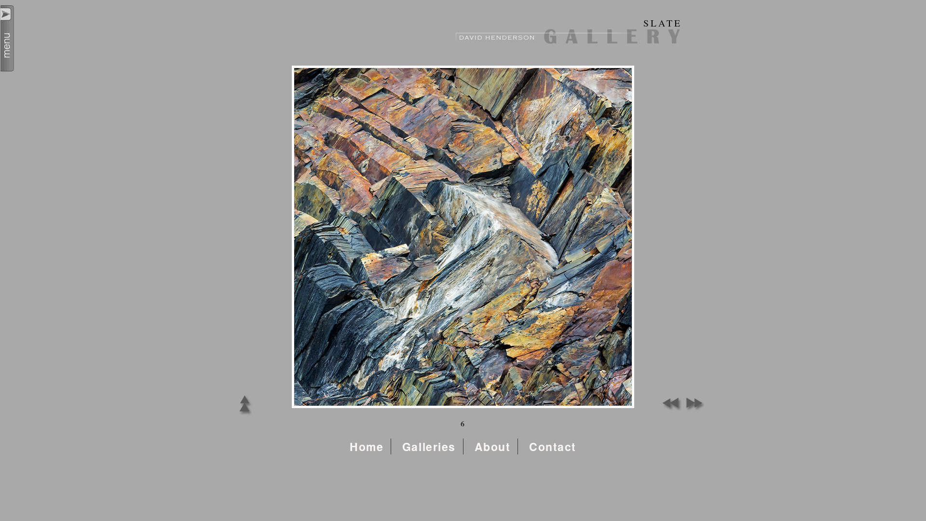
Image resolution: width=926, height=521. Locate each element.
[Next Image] (692, 408)
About (493, 446)
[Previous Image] (670, 408)
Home (366, 446)
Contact (552, 446)
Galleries (429, 446)
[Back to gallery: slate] (244, 414)
